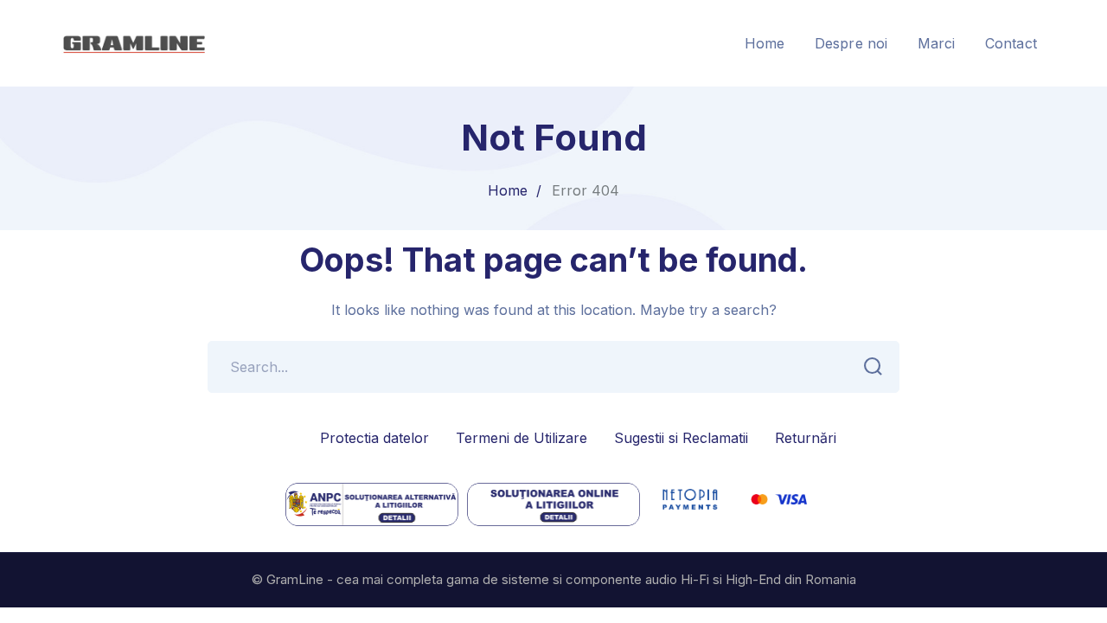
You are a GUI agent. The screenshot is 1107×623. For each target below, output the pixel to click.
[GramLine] (133, 41)
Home (508, 190)
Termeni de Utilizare (521, 437)
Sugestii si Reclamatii (681, 437)
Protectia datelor (374, 437)
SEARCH (873, 367)
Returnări (805, 437)
